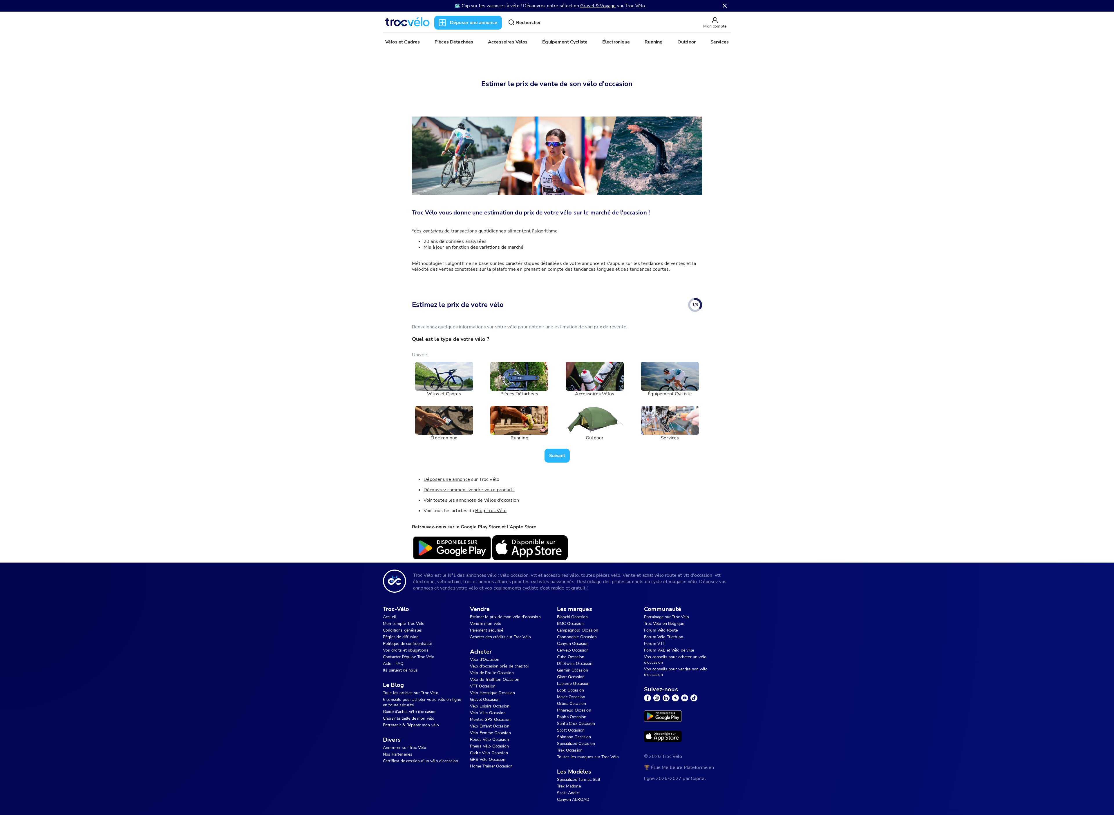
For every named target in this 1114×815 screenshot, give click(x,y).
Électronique (616, 42)
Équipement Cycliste (564, 42)
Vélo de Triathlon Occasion (494, 679)
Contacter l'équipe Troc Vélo (408, 657)
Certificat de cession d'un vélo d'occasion (420, 761)
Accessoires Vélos (508, 42)
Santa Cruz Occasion (576, 723)
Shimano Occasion (574, 737)
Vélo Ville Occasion (488, 713)
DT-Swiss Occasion (575, 663)
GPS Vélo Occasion (488, 759)
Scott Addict (568, 793)
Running (654, 42)
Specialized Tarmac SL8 (578, 779)
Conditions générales (402, 630)
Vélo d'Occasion (484, 659)
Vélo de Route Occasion (492, 673)
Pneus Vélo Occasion (489, 746)
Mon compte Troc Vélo (403, 623)
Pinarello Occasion (574, 710)
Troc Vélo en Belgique (664, 623)
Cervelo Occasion (573, 650)
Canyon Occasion (573, 643)
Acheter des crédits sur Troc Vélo (500, 637)
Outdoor (686, 42)
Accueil (389, 617)
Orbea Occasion (571, 703)
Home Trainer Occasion (491, 766)
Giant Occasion (571, 677)
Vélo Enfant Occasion (489, 726)
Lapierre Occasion (573, 683)
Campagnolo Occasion (577, 630)
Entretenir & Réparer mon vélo (411, 725)
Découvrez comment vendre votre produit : (469, 490)
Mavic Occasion (571, 697)
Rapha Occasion (571, 717)
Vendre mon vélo (485, 623)
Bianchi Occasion (572, 617)
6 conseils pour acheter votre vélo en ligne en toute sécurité (422, 702)
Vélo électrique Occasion (492, 693)
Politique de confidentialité (407, 643)
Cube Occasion (570, 657)
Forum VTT (654, 643)
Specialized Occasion (576, 743)
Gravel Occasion (485, 699)
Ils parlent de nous (400, 670)
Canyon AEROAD (573, 799)
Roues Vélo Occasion (489, 739)
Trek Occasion (570, 750)
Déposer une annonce (447, 479)
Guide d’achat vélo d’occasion (410, 711)
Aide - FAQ (393, 663)
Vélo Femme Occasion (490, 733)
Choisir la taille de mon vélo (408, 718)
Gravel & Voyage (598, 6)
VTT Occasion (482, 686)
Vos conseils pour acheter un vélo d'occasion (675, 659)
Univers (420, 354)
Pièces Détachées (454, 42)
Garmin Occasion (572, 670)
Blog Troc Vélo (491, 511)
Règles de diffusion (401, 637)
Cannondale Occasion (577, 637)
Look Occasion (570, 690)
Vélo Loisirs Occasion (489, 706)
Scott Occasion (571, 730)
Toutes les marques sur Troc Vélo (588, 757)
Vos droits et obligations (405, 650)
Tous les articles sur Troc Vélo (410, 693)
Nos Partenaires (397, 754)
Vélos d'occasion (501, 500)
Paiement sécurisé (486, 630)
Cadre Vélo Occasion (489, 753)
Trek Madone (569, 786)
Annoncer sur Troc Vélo (404, 747)
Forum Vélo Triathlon (663, 637)
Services (719, 42)
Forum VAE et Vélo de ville (669, 650)
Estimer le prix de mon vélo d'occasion (505, 617)
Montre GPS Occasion (490, 719)
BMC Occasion (570, 623)
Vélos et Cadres (402, 42)
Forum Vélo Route (661, 630)
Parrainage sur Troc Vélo (666, 617)
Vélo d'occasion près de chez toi (499, 666)
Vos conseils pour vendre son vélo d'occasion (676, 671)
